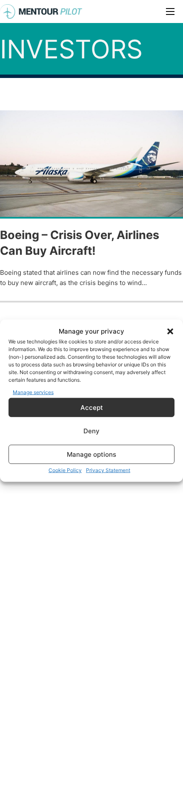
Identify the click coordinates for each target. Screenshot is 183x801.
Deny (91, 430)
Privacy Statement (108, 470)
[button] (170, 331)
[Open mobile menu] (170, 11)
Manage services (33, 392)
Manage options (91, 454)
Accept (91, 407)
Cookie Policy (65, 470)
